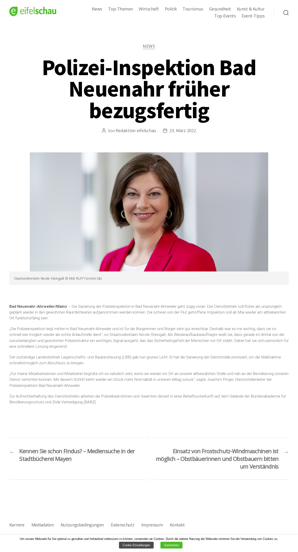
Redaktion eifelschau (136, 130)
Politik (171, 9)
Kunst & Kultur (251, 9)
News (97, 9)
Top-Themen (120, 9)
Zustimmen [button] (171, 545)
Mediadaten (42, 525)
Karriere (16, 525)
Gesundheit (220, 9)
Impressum (152, 525)
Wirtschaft (149, 9)
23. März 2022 (182, 130)
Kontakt (177, 525)
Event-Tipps (253, 16)
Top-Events (225, 16)
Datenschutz (122, 525)
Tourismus (193, 9)
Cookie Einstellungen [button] (136, 545)
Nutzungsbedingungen (82, 525)
